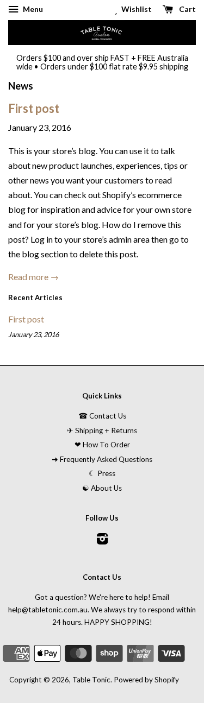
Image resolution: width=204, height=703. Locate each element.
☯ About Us (102, 488)
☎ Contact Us (102, 415)
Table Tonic (91, 679)
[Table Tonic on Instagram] (102, 540)
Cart (186, 9)
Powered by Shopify (146, 679)
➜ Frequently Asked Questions (102, 459)
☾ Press (102, 473)
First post (33, 108)
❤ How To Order (102, 444)
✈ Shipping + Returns (102, 430)
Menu (32, 9)
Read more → (33, 276)
